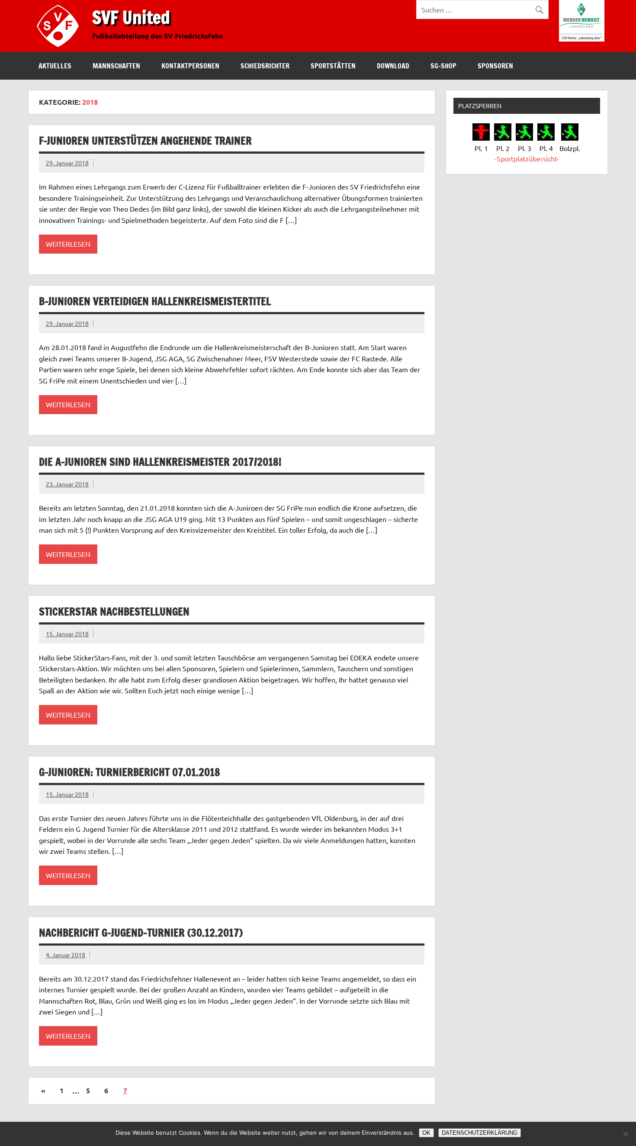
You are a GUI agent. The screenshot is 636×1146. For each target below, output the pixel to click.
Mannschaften (116, 66)
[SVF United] (60, 49)
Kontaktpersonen (190, 66)
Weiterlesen (68, 243)
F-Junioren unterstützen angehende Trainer (145, 140)
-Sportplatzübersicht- (527, 158)
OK (426, 1133)
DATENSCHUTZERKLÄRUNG (479, 1133)
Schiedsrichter (265, 66)
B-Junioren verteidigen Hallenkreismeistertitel (155, 301)
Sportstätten (333, 66)
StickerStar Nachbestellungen (114, 611)
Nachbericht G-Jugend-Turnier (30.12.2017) (141, 932)
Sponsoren (495, 66)
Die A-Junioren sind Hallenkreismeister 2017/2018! (160, 461)
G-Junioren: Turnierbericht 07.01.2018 (129, 772)
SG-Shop (443, 66)
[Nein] (625, 1134)
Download (393, 66)
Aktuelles (55, 66)
